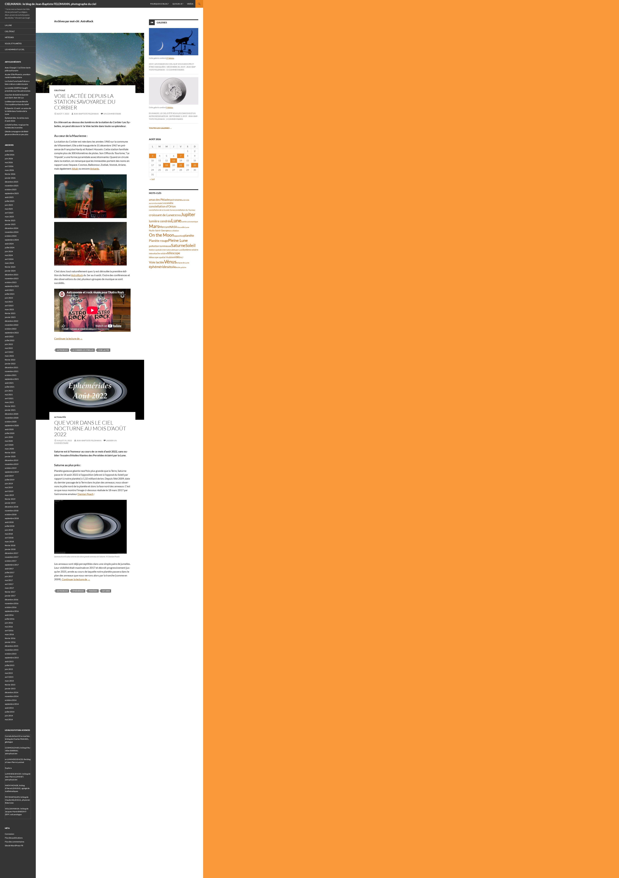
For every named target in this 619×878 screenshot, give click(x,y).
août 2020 (9, 429)
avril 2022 (9, 352)
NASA (173, 227)
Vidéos (190, 4)
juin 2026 (9, 158)
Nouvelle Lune (183, 227)
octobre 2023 (10, 282)
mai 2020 (9, 441)
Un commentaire (112, 114)
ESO (175, 215)
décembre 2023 (11, 274)
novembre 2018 (11, 510)
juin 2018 (9, 530)
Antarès (94, 168)
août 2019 (9, 476)
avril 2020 (9, 445)
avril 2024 (9, 259)
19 (166, 165)
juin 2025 (9, 205)
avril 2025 (9, 212)
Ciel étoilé (59, 90)
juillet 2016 (9, 619)
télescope (173, 253)
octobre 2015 (10, 653)
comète (169, 202)
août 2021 (9, 383)
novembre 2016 (11, 603)
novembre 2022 (11, 325)
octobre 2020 (10, 421)
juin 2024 (9, 251)
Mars (154, 226)
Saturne (106, 591)
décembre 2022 (11, 321)
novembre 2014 (11, 696)
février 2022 (10, 359)
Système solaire (190, 249)
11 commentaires (175, 70)
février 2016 (10, 638)
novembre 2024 (11, 232)
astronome (176, 199)
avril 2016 (9, 630)
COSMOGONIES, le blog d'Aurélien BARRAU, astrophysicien (18, 750)
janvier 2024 (10, 271)
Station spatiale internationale (161, 250)
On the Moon (161, 235)
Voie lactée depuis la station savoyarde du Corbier (84, 102)
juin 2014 (9, 715)
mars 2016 (9, 634)
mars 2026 (9, 170)
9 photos (169, 107)
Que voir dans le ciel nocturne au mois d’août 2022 (90, 428)
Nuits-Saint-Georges (159, 230)
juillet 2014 (9, 712)
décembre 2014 (11, 692)
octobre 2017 (10, 561)
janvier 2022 (10, 363)
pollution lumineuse (160, 245)
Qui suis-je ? (177, 4)
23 (194, 165)
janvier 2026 (10, 178)
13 (173, 160)
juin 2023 (9, 298)
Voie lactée (103, 350)
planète (189, 235)
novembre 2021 (11, 371)
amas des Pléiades (159, 199)
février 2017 (10, 592)
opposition (179, 236)
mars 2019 (9, 495)
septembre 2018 (12, 518)
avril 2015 (9, 677)
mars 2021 (9, 402)
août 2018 (9, 522)
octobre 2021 (10, 375)
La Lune (8, 25)
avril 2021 (9, 398)
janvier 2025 (10, 224)
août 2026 (9, 151)
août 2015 (9, 661)
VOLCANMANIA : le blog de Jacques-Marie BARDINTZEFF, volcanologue (16, 811)
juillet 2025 (9, 201)
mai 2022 (9, 348)
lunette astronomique (189, 222)
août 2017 (9, 568)
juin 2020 (9, 437)
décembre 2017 (11, 553)
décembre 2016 (11, 599)
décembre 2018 (11, 506)
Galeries (162, 22)
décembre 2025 (11, 182)
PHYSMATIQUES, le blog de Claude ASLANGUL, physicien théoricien (17, 800)
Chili (163, 203)
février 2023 (10, 313)
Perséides (93, 591)
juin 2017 (9, 576)
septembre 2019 (12, 472)
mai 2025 (9, 209)
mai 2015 (9, 673)
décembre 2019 (11, 460)
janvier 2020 (10, 456)
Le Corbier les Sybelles (83, 350)
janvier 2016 (10, 642)
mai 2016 (9, 626)
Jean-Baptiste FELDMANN (86, 114)
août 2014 (9, 708)
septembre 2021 (12, 379)
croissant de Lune (161, 215)
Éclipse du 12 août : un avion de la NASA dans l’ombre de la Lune (18, 111)
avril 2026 (9, 166)
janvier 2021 (10, 410)
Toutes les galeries (160, 128)
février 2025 (10, 220)
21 (180, 165)
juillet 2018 (9, 526)
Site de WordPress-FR (14, 845)
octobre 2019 (10, 468)
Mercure (164, 227)
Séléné (151, 253)
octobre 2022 (10, 329)
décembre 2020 (11, 414)
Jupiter (188, 214)
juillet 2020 (9, 433)
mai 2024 (9, 255)
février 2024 (10, 267)
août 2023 (9, 290)
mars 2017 (9, 588)
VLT (181, 257)
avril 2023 (9, 305)
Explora (8, 768)
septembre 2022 (12, 332)
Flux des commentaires (14, 841)
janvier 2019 (10, 503)
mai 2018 (9, 534)
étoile (172, 267)
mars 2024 (9, 263)
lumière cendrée (160, 221)
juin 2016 (9, 623)
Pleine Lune (178, 240)
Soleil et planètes (13, 43)
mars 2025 (9, 216)
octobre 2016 (10, 607)
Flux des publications (14, 838)
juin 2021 (9, 390)
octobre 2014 (10, 700)
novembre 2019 (11, 464)
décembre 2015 (11, 646)
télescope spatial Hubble (161, 257)
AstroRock (77, 275)
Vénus (170, 261)
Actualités (60, 417)
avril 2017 (9, 584)
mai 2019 (9, 487)
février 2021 (10, 406)
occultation (174, 230)
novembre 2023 (11, 278)
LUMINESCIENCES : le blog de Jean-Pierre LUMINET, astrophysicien (17, 777)
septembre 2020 (12, 425)
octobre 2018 (10, 514)
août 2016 (9, 615)
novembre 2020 (11, 418)
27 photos (170, 58)
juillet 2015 (9, 665)
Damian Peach (85, 493)
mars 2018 (9, 541)
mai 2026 (9, 162)
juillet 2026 (9, 154)
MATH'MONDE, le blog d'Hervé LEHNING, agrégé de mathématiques (17, 788)
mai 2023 (9, 301)
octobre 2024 (10, 236)
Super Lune (178, 250)
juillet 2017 (9, 572)
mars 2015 (9, 681)
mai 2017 (9, 580)
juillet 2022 (9, 340)
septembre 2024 (12, 240)
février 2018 (10, 545)
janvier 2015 (10, 688)
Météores (9, 37)
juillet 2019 (9, 479)
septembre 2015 (12, 657)
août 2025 (9, 197)
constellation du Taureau (184, 210)
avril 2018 (9, 537)
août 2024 (9, 243)
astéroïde (185, 200)
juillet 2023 (9, 294)
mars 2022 (9, 356)
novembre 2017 (11, 557)
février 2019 (10, 499)
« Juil (152, 179)
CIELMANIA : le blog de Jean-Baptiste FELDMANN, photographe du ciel (50, 4)
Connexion (9, 834)
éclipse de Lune (182, 262)
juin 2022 (9, 344)
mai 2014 (9, 719)
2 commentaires (174, 119)
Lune (176, 220)
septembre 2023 (12, 286)
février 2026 (10, 174)
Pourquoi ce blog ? (159, 4)
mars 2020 (9, 448)
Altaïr (75, 168)
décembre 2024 (11, 228)
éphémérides (78, 591)
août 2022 (9, 336)
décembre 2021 (11, 367)
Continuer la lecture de (68, 338)
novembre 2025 (11, 185)
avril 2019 (9, 491)
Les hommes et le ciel (15, 49)
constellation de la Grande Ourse (161, 210)
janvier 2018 (10, 549)
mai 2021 (9, 394)
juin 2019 (9, 483)
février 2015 (10, 684)
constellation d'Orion (162, 206)
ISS (179, 215)
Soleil (190, 245)
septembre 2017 (12, 565)
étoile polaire (181, 267)
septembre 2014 (12, 704)
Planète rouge (158, 240)
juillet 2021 (9, 387)
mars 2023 (9, 309)
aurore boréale (155, 203)
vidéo (176, 257)
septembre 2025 (12, 193)
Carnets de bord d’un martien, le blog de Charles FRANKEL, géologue (17, 739)
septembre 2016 (12, 611)
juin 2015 (9, 669)
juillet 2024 (9, 247)
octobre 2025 (10, 189)
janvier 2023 (10, 317)
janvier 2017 (10, 595)
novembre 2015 (11, 650)
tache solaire (160, 253)
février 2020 (10, 452)
